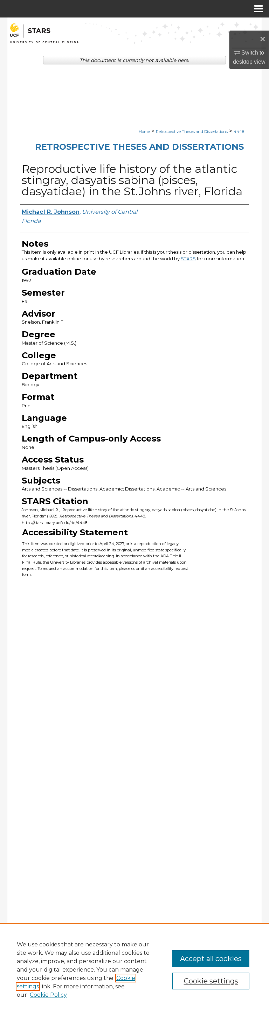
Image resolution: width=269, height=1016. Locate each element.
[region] (134, 969)
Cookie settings (211, 981)
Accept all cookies (211, 958)
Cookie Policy (48, 995)
